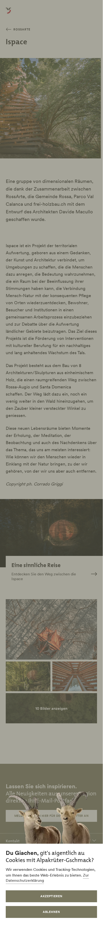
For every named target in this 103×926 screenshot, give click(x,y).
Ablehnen (51, 912)
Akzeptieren (51, 896)
